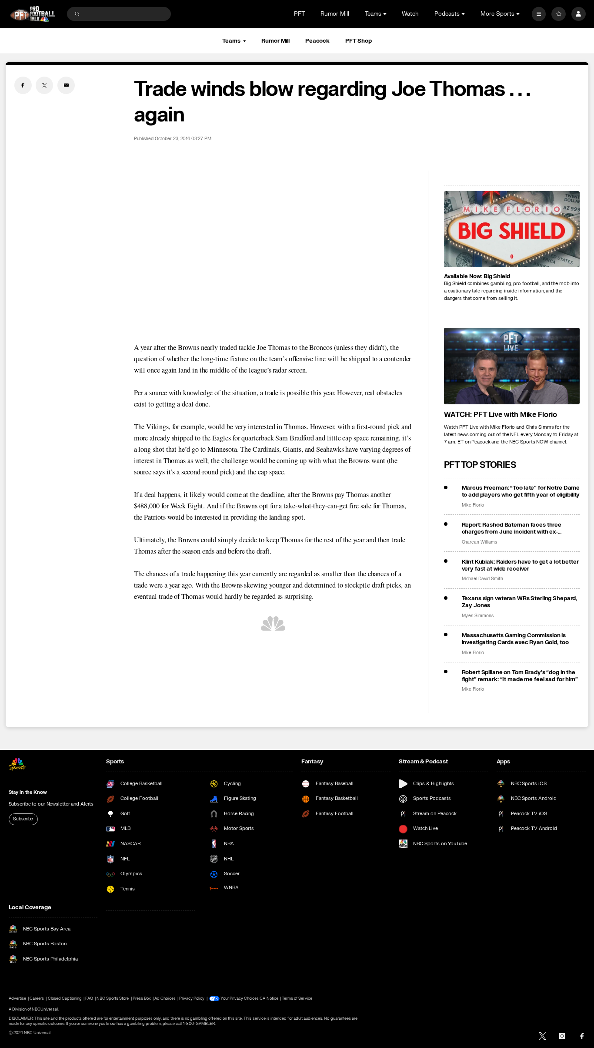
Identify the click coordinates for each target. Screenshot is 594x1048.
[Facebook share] (23, 85)
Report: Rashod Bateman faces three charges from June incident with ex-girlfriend (512, 528)
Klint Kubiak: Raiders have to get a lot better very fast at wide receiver (520, 565)
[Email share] (66, 85)
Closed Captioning (65, 998)
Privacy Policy (192, 998)
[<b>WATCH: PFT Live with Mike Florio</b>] (512, 366)
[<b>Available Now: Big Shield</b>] (512, 229)
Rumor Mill (334, 13)
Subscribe (23, 819)
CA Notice (269, 998)
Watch (410, 13)
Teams (231, 40)
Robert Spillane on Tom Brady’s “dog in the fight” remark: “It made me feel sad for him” (520, 676)
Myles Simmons (478, 615)
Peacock (317, 40)
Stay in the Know (28, 792)
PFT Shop (358, 40)
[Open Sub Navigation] (385, 14)
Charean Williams (479, 542)
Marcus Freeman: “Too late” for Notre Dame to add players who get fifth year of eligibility (521, 491)
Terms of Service (297, 998)
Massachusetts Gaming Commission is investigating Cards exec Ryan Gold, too (515, 639)
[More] (539, 14)
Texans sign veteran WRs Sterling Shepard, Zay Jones (519, 602)
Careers (37, 998)
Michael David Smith (482, 578)
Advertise (17, 998)
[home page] (33, 14)
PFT (299, 13)
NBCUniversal (45, 1009)
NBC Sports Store (113, 998)
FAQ (89, 998)
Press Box (142, 998)
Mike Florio (473, 505)
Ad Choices (164, 998)
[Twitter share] (44, 85)
